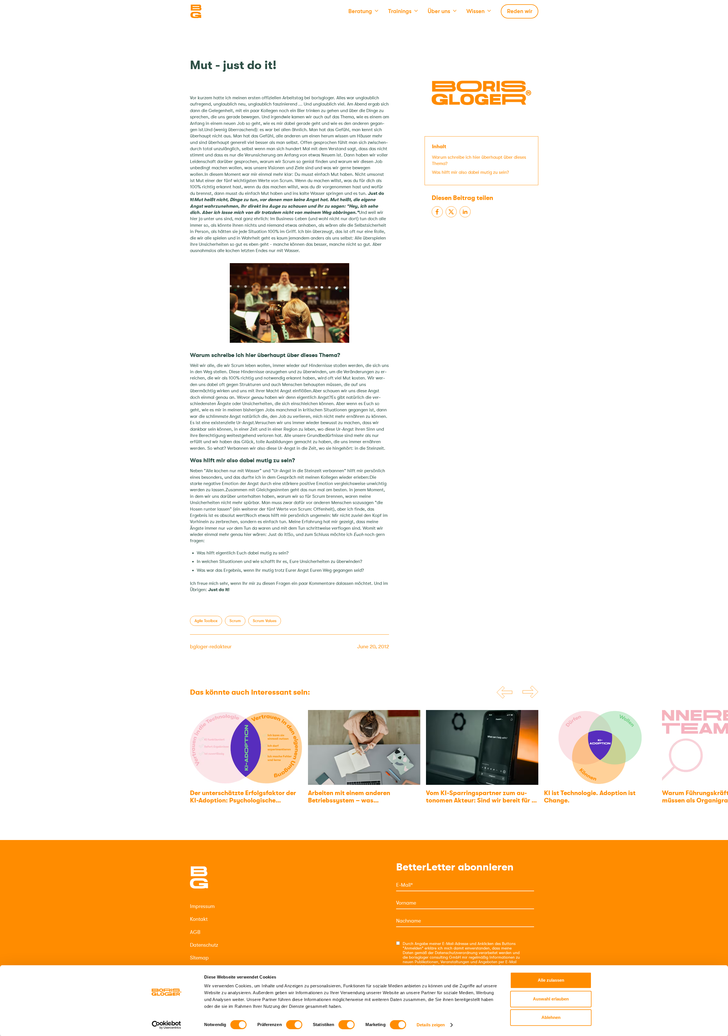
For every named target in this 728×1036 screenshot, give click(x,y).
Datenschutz (204, 945)
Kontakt (199, 919)
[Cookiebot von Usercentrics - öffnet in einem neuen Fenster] (166, 1025)
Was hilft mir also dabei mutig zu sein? (470, 172)
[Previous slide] (504, 692)
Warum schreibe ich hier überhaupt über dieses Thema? (479, 160)
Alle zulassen (551, 980)
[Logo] (218, 11)
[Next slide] (530, 692)
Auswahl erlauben (551, 998)
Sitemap (199, 958)
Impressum (202, 906)
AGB (195, 932)
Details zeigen (431, 1024)
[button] (363, 11)
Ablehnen (551, 1017)
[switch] (294, 1024)
